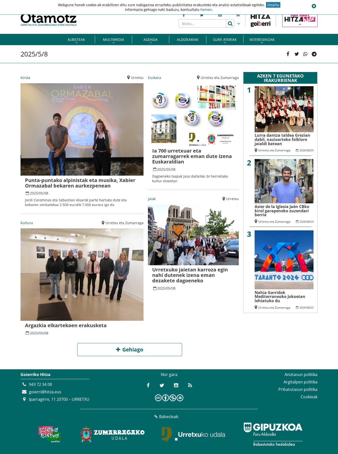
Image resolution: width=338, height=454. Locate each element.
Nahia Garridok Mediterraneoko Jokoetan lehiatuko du (280, 297)
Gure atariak (225, 39)
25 (312, 150)
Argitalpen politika (300, 382)
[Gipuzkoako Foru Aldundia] (273, 434)
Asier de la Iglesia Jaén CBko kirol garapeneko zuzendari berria (282, 211)
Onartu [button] (273, 4)
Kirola (25, 77)
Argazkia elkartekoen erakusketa (66, 325)
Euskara (154, 77)
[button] (313, 6)
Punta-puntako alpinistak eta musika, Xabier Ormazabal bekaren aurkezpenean (80, 183)
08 (46, 193)
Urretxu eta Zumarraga (124, 222)
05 (41, 193)
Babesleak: (169, 416)
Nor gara (169, 374)
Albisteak (76, 39)
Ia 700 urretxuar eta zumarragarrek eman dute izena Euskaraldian (192, 156)
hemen (206, 9)
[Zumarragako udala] (113, 434)
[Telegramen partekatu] (314, 54)
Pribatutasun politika (297, 389)
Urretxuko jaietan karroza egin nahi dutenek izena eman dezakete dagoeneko (190, 275)
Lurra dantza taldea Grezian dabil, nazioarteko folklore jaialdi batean (282, 139)
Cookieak (309, 397)
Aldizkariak (187, 39)
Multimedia (113, 39)
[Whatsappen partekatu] (305, 54)
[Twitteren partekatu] (296, 54)
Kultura (27, 222)
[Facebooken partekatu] (288, 54)
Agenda (151, 39)
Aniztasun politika (301, 374)
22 (312, 307)
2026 (303, 150)
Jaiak (152, 198)
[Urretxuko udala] (194, 434)
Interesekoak (262, 39)
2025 (34, 193)
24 (312, 221)
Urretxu (137, 77)
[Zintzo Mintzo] (49, 434)
